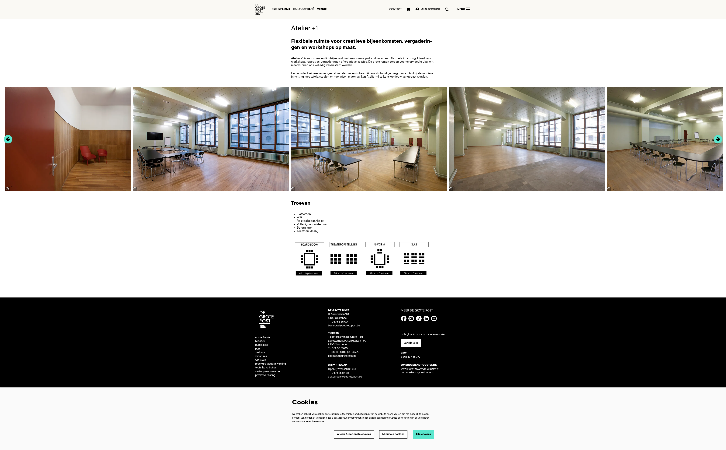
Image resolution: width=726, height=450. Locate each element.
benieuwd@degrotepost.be (344, 325)
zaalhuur (260, 352)
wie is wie (260, 360)
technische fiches (265, 367)
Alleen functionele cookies (354, 434)
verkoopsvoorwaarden (268, 371)
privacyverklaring (265, 375)
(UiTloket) (352, 352)
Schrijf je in (411, 343)
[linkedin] (426, 318)
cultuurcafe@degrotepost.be (345, 376)
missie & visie (262, 337)
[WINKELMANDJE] (408, 9)
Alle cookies (423, 434)
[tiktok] (419, 318)
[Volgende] (718, 139)
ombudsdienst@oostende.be (417, 372)
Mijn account (430, 9)
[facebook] (403, 318)
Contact (395, 9)
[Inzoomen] (293, 189)
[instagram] (411, 318)
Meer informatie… (315, 421)
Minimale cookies (393, 434)
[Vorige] (8, 139)
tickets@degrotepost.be (342, 356)
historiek (260, 341)
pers (257, 348)
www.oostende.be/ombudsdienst (420, 369)
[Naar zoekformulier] (447, 9)
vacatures (261, 356)
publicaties (261, 345)
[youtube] (434, 318)
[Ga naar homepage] (260, 9)
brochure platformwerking (270, 364)
